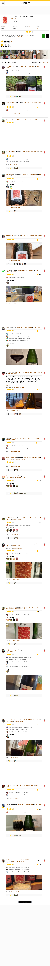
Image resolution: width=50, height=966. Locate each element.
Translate (8, 385)
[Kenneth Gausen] (17, 695)
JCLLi (7, 119)
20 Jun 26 (8, 207)
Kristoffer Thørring (11, 720)
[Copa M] (20, 493)
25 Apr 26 (8, 410)
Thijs (7, 372)
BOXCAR (20, 20)
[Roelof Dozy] (15, 414)
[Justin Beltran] (15, 211)
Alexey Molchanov (11, 102)
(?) (11, 41)
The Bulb (8, 66)
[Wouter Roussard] (17, 470)
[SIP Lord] (22, 264)
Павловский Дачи (20, 104)
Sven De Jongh (10, 151)
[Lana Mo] (20, 264)
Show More (19, 36)
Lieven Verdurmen (11, 476)
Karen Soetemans (10, 607)
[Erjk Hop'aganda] (15, 264)
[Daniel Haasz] (17, 835)
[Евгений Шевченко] (15, 96)
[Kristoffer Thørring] (15, 695)
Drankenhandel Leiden (18, 387)
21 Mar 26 (8, 451)
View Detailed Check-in (15, 113)
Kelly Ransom (9, 174)
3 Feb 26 (7, 798)
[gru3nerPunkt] (15, 835)
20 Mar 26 (8, 489)
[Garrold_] (20, 96)
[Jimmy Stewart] (25, 264)
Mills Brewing (14, 18)
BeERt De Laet (10, 517)
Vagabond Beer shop (18, 861)
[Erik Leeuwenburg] (17, 414)
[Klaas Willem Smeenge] (17, 168)
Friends (44, 62)
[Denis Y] (17, 264)
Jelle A (7, 544)
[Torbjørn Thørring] (15, 761)
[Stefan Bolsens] (15, 493)
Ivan (7, 327)
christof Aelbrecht (11, 457)
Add (47, 36)
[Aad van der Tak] (20, 414)
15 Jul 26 (7, 164)
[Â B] (17, 96)
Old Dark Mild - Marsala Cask (27, 66)
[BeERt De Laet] (22, 493)
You (47, 62)
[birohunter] (15, 895)
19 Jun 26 (8, 366)
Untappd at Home (17, 175)
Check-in (43, 36)
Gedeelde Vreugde (20, 459)
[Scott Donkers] (15, 470)
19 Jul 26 (7, 127)
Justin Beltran (9, 235)
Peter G (8, 270)
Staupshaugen (19, 721)
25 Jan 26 (8, 891)
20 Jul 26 (7, 113)
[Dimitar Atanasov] (17, 895)
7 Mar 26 (7, 691)
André (7, 804)
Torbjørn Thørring (11, 650)
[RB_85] (20, 835)
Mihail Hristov (9, 860)
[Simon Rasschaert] (15, 168)
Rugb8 (7, 785)
